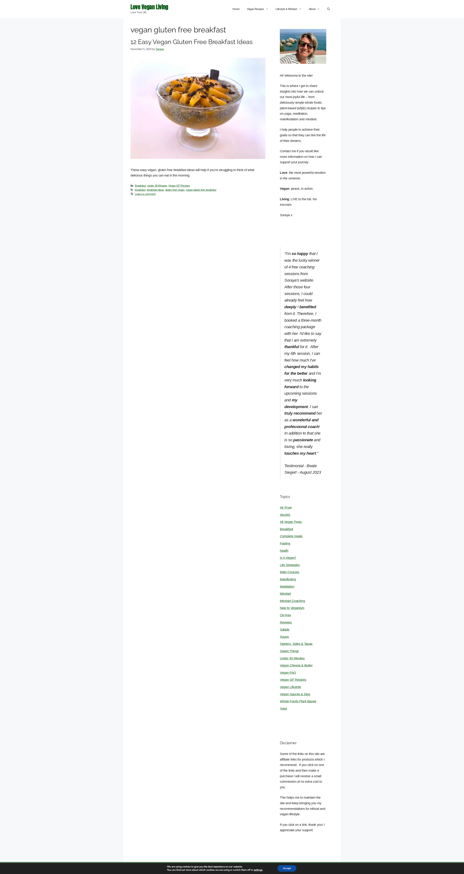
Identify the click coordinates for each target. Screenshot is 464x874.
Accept (287, 868)
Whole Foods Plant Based (298, 701)
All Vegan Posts (291, 522)
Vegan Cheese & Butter (296, 665)
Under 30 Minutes (157, 185)
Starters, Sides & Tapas (296, 644)
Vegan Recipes (255, 9)
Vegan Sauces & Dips (295, 694)
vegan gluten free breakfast (201, 189)
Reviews (286, 622)
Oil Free (285, 615)
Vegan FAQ (288, 672)
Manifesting (288, 579)
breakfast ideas (155, 189)
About (312, 9)
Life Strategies (290, 565)
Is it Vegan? (288, 558)
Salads (284, 629)
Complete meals (291, 536)
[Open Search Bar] (329, 9)
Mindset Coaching (292, 601)
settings (258, 870)
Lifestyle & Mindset (286, 9)
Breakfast (140, 185)
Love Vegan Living (149, 7)
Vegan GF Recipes (179, 185)
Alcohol (285, 515)
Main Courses (289, 572)
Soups (284, 637)
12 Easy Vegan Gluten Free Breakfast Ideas (191, 41)
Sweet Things (289, 651)
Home (236, 9)
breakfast (140, 189)
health (284, 551)
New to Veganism (292, 608)
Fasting (285, 543)
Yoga (283, 708)
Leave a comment (145, 194)
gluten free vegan (175, 189)
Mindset (285, 593)
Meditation (287, 586)
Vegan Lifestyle (290, 687)
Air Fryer (286, 507)
